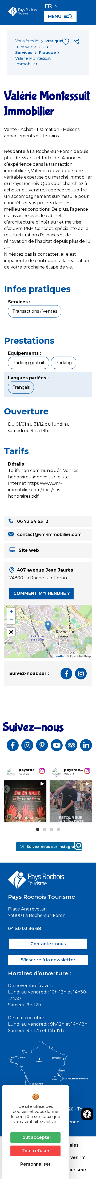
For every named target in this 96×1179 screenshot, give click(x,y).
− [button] (11, 619)
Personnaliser (35, 1164)
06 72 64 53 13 (32, 521)
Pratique (53, 41)
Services (23, 52)
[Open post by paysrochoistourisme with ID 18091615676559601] (25, 801)
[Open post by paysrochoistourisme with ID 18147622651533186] (71, 801)
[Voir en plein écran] (11, 632)
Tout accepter (35, 1137)
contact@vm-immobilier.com (49, 534)
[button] (6, 789)
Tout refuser (36, 1150)
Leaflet (60, 656)
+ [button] (11, 611)
